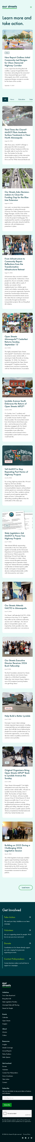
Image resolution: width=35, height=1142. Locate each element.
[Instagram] (25, 1138)
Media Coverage (7, 1048)
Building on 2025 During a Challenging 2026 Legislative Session (17, 848)
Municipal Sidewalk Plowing (10, 1005)
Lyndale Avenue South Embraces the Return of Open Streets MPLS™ (15, 404)
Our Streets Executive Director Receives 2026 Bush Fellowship (16, 663)
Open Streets (6, 1021)
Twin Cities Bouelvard (8, 995)
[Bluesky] (31, 1138)
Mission (4, 1032)
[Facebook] (22, 1138)
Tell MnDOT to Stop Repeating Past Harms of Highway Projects (16, 472)
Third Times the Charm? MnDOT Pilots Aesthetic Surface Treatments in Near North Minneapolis (17, 133)
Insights (4, 1044)
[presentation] (17, 116)
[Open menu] (31, 7)
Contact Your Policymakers (10, 1073)
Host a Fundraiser (7, 1076)
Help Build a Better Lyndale (17, 716)
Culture (4, 1035)
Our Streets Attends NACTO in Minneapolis (16, 606)
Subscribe (7, 1105)
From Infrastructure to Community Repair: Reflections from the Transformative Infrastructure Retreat (15, 264)
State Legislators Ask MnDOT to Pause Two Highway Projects (15, 536)
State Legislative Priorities (9, 1002)
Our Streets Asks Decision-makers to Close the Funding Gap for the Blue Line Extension (17, 196)
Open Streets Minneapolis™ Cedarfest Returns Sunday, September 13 (16, 340)
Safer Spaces (6, 1057)
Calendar (5, 1017)
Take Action (5, 1079)
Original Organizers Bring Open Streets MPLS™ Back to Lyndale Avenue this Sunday (17, 774)
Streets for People (7, 1008)
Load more (26, 887)
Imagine (4, 1024)
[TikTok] (28, 1138)
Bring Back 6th (6, 999)
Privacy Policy (26, 1134)
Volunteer (5, 1069)
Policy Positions (6, 1054)
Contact (4, 1082)
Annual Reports (6, 1051)
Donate (4, 1066)
